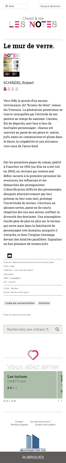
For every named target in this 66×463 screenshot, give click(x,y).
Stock (6, 266)
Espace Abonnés (50, 6)
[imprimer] (9, 256)
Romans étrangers (20, 292)
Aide (11, 6)
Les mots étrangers (23, 270)
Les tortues (17, 376)
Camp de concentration (19, 303)
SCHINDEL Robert (19, 83)
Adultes (14, 288)
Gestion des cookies (45, 424)
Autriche (44, 303)
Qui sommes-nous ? (40, 421)
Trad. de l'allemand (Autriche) (18, 262)
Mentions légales (19, 424)
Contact (19, 421)
